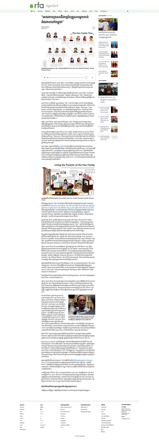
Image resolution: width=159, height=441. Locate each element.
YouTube (63, 416)
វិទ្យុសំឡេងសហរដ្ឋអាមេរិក (106, 420)
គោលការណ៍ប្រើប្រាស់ (105, 416)
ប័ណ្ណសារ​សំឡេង (84, 409)
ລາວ (41, 416)
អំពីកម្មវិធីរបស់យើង (105, 427)
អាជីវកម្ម (60, 11)
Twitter (62, 418)
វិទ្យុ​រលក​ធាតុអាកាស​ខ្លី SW (66, 407)
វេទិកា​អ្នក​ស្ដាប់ (103, 11)
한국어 (41, 414)
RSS (62, 427)
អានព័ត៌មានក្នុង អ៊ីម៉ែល (65, 425)
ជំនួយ (102, 429)
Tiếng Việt (42, 425)
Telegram (63, 423)
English (42, 427)
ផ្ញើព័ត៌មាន (103, 432)
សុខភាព (72, 11)
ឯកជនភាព (103, 414)
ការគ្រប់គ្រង (103, 409)
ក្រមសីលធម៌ (103, 407)
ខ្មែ (40, 418)
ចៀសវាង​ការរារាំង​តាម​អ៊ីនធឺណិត (107, 425)
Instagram (63, 420)
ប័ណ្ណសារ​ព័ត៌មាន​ (84, 407)
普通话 (41, 407)
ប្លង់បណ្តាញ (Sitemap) (86, 412)
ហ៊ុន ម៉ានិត (61, 146)
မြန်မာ (41, 412)
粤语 (41, 409)
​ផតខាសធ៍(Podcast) (65, 412)
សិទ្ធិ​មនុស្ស (47, 11)
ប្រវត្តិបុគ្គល (84, 11)
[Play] (45, 78)
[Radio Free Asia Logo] (44, 5)
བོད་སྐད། (42, 420)
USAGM (103, 418)
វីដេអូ (96, 11)
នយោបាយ (40, 11)
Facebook (63, 414)
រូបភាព (90, 11)
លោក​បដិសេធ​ (47, 270)
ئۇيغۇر (42, 423)
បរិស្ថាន (66, 11)
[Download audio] (92, 77)
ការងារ (102, 412)
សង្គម (54, 11)
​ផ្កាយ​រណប (63, 409)
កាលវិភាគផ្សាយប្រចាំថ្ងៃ (106, 423)
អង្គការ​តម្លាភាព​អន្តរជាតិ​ (48, 342)
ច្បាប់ (78, 11)
